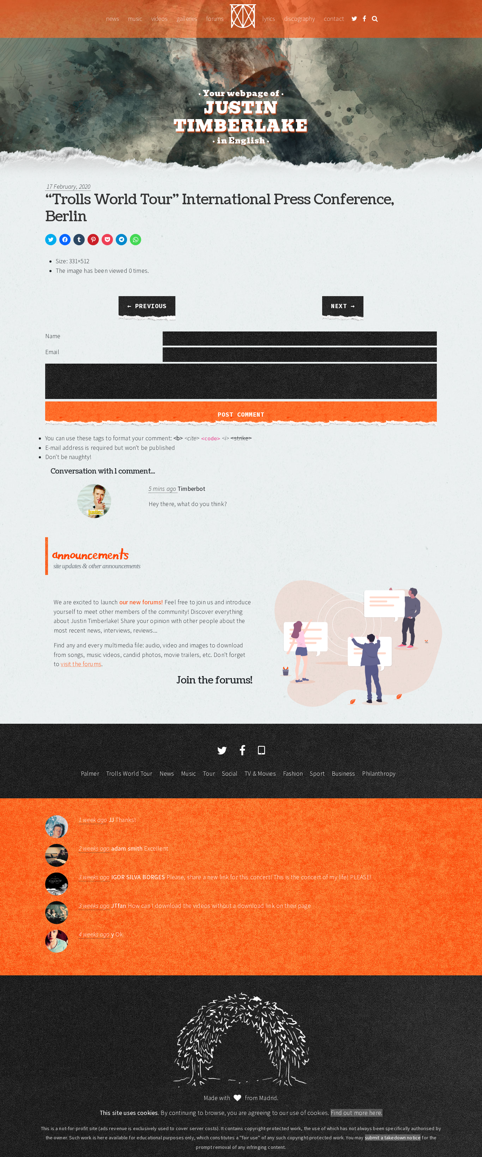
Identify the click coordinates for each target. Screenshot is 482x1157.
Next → (343, 306)
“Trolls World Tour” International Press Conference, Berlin (219, 208)
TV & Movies (260, 773)
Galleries (186, 19)
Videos (159, 19)
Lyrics (269, 19)
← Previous (147, 306)
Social (229, 773)
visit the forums (81, 664)
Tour (209, 773)
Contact (334, 19)
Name (53, 336)
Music (135, 19)
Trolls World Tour (129, 773)
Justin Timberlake (243, 19)
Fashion (293, 773)
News (112, 19)
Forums (214, 19)
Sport (317, 773)
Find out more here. (356, 1113)
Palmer (90, 773)
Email (52, 352)
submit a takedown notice (393, 1137)
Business (343, 773)
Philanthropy (379, 773)
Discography (299, 19)
